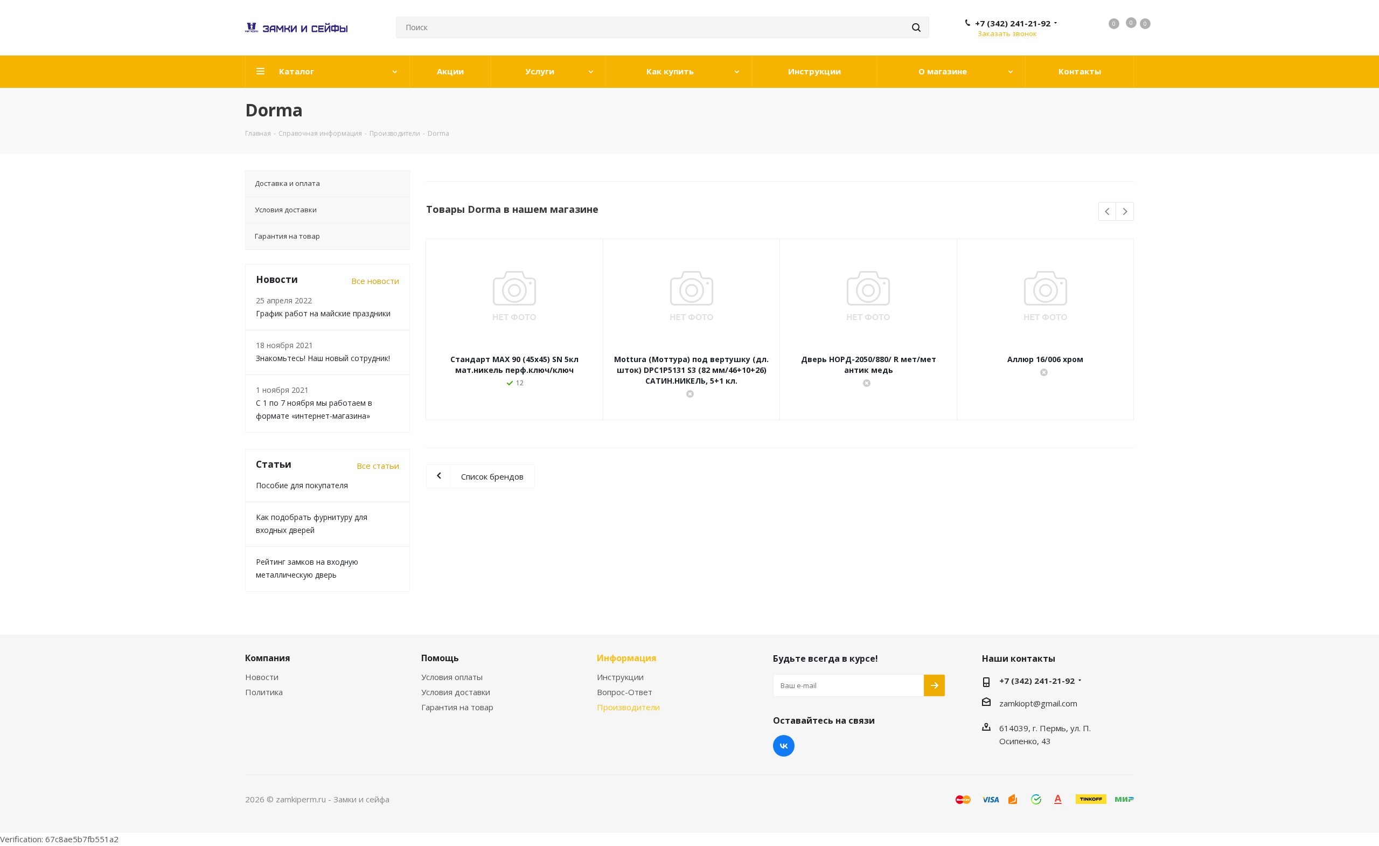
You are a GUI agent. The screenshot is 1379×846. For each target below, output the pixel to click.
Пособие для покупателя (302, 485)
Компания (267, 658)
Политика (264, 691)
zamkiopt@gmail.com (1038, 703)
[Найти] (916, 27)
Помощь (440, 658)
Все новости (375, 280)
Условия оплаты (452, 676)
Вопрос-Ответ (624, 691)
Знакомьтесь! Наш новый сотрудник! (323, 358)
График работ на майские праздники (323, 313)
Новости (261, 676)
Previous (1108, 212)
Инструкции (620, 676)
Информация (627, 658)
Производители (628, 707)
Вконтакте (784, 746)
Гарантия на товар (457, 707)
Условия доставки (455, 691)
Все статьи (378, 465)
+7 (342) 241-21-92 (1012, 23)
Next (1125, 212)
